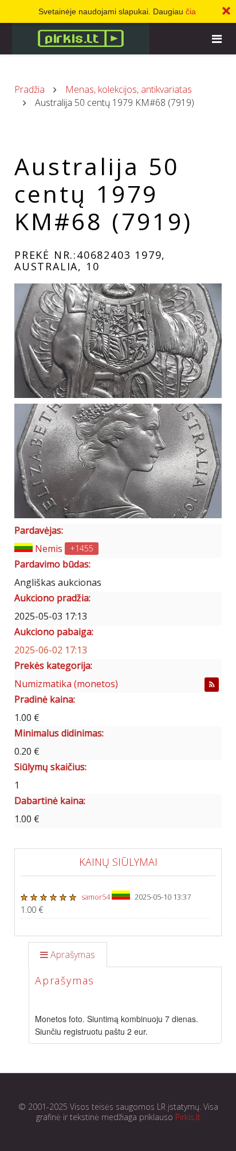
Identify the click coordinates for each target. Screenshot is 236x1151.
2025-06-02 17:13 (50, 650)
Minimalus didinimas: (59, 733)
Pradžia (29, 89)
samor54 (96, 897)
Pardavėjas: (38, 530)
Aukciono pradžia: (52, 598)
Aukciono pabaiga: (53, 631)
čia (191, 11)
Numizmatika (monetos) (66, 683)
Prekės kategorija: (53, 665)
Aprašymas (72, 954)
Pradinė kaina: (44, 699)
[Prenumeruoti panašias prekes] (211, 684)
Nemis (48, 548)
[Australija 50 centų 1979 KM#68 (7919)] (118, 340)
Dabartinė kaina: (49, 800)
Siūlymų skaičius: (50, 766)
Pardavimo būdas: (52, 564)
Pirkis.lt (187, 1116)
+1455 (81, 548)
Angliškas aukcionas (57, 582)
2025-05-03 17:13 (50, 616)
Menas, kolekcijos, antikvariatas (128, 89)
